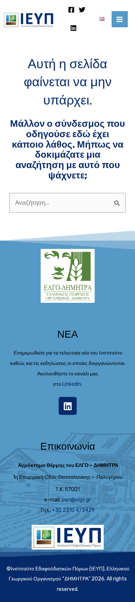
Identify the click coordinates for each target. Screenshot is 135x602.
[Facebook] (71, 9)
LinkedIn (71, 384)
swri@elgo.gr (76, 500)
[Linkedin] (73, 28)
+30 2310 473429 (73, 510)
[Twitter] (82, 9)
